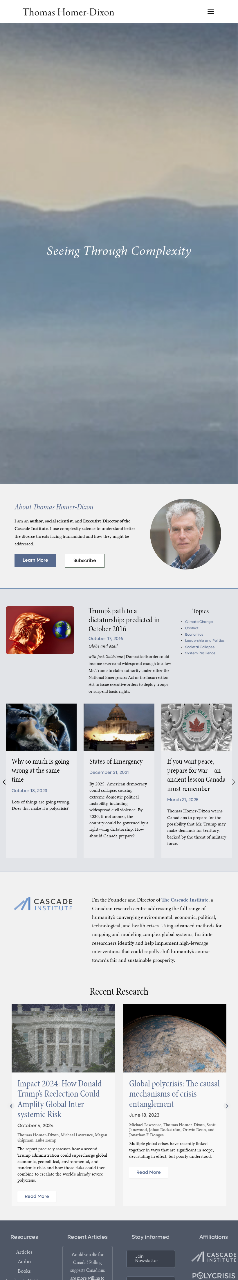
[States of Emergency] (119, 727)
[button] (35, 560)
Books (24, 1271)
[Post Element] (127, 628)
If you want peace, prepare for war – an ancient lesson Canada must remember (196, 775)
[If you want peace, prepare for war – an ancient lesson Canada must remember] (196, 727)
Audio (24, 1261)
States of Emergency (116, 761)
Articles (24, 1252)
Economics (194, 635)
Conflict (192, 628)
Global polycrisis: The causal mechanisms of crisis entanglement (174, 1093)
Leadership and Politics (205, 641)
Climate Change (199, 622)
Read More (37, 1196)
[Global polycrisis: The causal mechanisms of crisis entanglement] (174, 1038)
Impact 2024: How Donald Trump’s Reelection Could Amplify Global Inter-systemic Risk (59, 1098)
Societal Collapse (199, 647)
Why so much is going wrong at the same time (40, 770)
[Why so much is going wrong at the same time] (41, 727)
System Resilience (200, 653)
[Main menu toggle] (211, 12)
